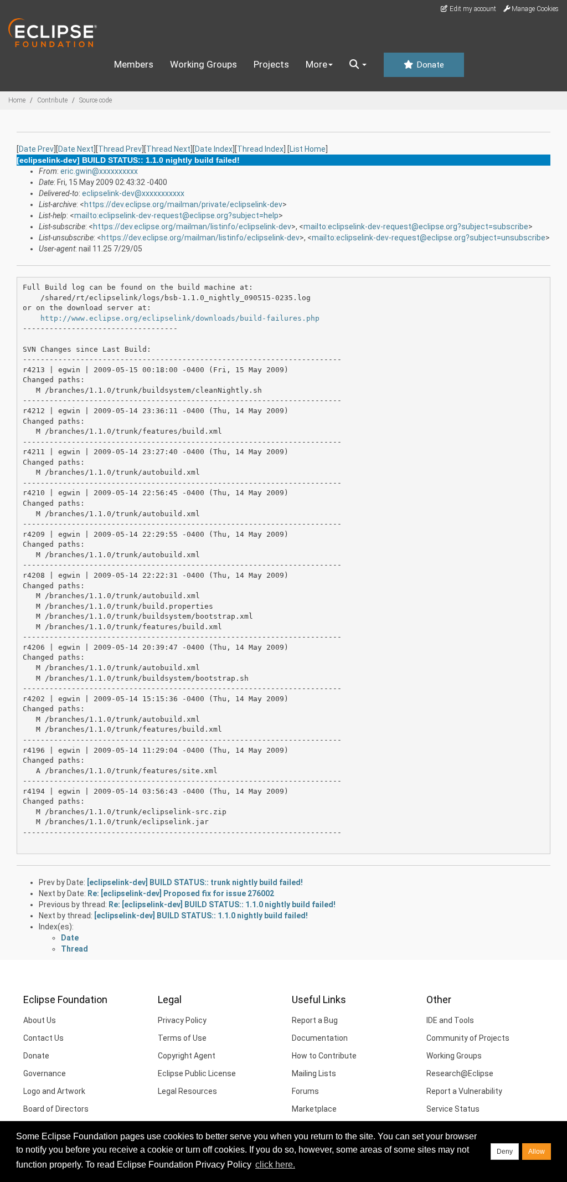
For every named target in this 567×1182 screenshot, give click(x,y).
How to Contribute (324, 1055)
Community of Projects (467, 1038)
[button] (358, 65)
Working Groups (203, 64)
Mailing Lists (314, 1073)
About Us (39, 1020)
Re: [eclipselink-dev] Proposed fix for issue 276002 (180, 893)
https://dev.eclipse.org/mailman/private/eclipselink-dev (183, 204)
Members (133, 64)
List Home (308, 149)
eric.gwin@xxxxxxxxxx (99, 171)
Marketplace (314, 1108)
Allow (536, 1151)
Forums (305, 1091)
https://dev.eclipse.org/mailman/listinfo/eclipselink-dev (192, 226)
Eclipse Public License (197, 1073)
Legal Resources (187, 1091)
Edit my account (472, 9)
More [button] (316, 64)
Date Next (76, 149)
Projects (271, 64)
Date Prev (36, 149)
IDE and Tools (450, 1020)
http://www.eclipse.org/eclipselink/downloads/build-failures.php (179, 318)
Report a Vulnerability (464, 1091)
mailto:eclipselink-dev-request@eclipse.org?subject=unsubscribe (428, 237)
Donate (429, 65)
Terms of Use (182, 1038)
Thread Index (260, 149)
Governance (44, 1073)
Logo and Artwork (54, 1091)
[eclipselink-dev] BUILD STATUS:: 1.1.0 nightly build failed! (201, 915)
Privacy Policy (182, 1020)
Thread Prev (120, 149)
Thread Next (168, 149)
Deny (505, 1151)
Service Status (453, 1108)
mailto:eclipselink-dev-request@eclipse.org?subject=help (176, 215)
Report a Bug (315, 1020)
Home (16, 100)
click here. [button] (275, 1164)
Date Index (214, 149)
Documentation (320, 1038)
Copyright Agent (186, 1055)
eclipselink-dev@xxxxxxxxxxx (133, 193)
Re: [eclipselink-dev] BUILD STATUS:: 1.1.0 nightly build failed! (222, 904)
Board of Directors (56, 1108)
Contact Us (43, 1038)
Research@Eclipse (459, 1073)
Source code (95, 100)
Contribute (52, 100)
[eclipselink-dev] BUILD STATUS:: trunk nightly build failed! (195, 882)
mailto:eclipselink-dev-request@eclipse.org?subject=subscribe (415, 226)
